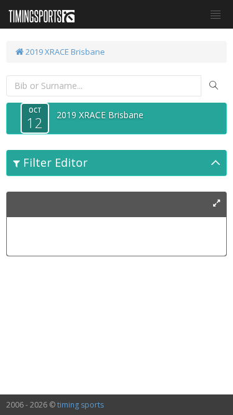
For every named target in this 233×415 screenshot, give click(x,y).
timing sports (80, 404)
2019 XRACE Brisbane (64, 51)
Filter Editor (54, 162)
